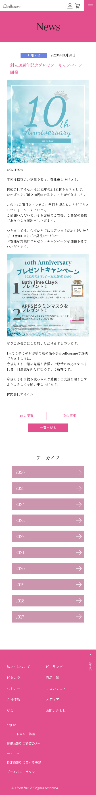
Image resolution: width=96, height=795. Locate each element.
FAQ (10, 710)
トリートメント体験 (21, 734)
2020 (20, 568)
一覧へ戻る (48, 427)
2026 (20, 472)
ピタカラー (15, 677)
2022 (20, 536)
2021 (19, 552)
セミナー (13, 688)
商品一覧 (52, 677)
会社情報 (13, 699)
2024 (20, 504)
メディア (52, 699)
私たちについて (18, 666)
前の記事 (26, 415)
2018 (20, 600)
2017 (19, 616)
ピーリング (54, 666)
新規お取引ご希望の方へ (24, 743)
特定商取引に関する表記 (24, 762)
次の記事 (69, 415)
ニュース (13, 753)
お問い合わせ (56, 710)
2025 (20, 488)
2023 (20, 520)
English (11, 724)
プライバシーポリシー (22, 772)
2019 (20, 584)
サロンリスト (56, 688)
